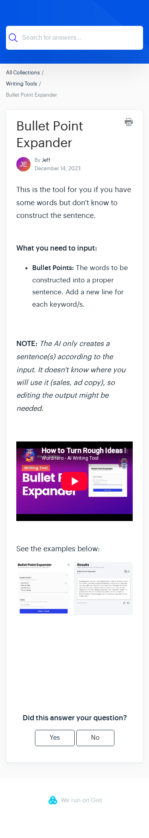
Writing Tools (21, 83)
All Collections (23, 72)
